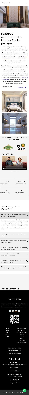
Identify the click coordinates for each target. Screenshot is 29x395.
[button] (4, 163)
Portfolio (7, 336)
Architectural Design (22, 328)
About (7, 330)
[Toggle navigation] (26, 4)
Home (7, 328)
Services (7, 332)
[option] (8, 147)
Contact (7, 334)
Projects (22, 336)
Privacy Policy (22, 340)
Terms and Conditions (21, 342)
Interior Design (21, 330)
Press (21, 338)
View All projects (21, 87)
